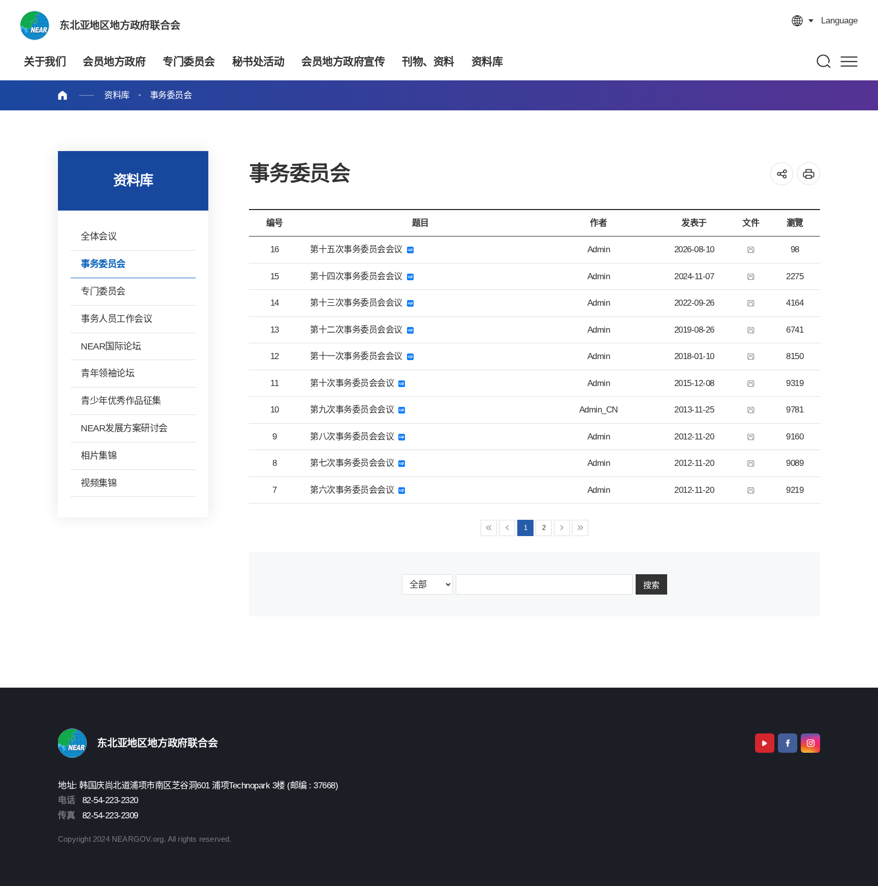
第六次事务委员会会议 (354, 490)
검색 (824, 61)
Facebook (787, 743)
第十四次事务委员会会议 (358, 276)
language (839, 20)
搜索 (651, 585)
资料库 (117, 95)
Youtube (764, 743)
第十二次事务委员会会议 (358, 330)
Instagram (810, 743)
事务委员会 (171, 95)
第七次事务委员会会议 (354, 463)
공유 (781, 173)
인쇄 (808, 173)
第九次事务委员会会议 (354, 410)
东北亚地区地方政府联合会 (119, 25)
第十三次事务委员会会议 (358, 303)
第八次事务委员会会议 (354, 436)
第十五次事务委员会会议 (358, 249)
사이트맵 (849, 61)
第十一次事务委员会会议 (358, 356)
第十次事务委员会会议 (354, 383)
